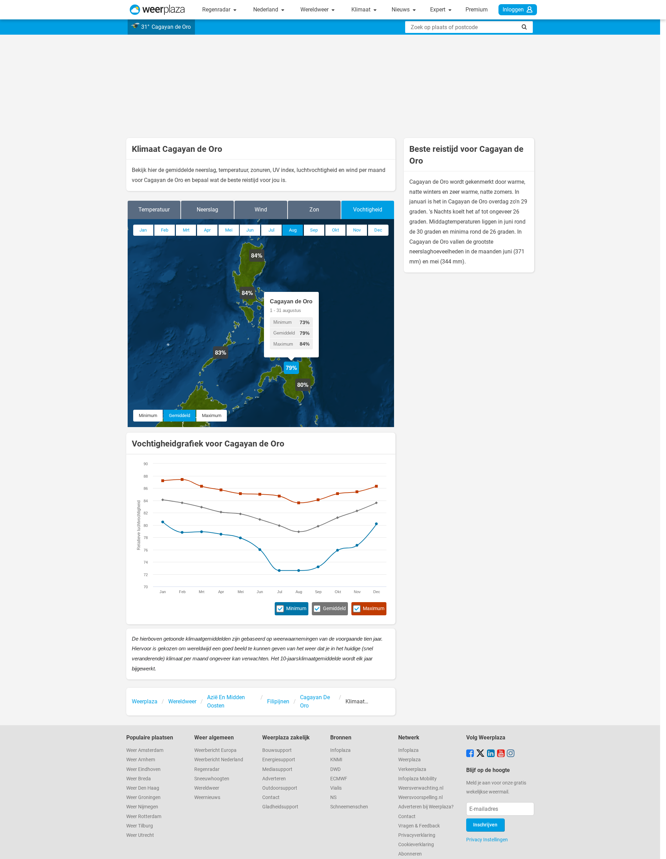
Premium (477, 9)
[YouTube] (501, 754)
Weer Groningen (143, 797)
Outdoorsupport (279, 788)
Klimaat (361, 9)
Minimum (148, 415)
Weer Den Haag (142, 788)
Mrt (186, 230)
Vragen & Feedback (419, 826)
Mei (228, 230)
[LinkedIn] (491, 754)
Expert (438, 9)
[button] (228, 359)
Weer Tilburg (139, 826)
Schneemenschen (349, 807)
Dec (378, 230)
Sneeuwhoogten (211, 779)
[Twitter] (480, 754)
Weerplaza (409, 760)
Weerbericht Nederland (218, 760)
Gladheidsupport (280, 807)
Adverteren (274, 779)
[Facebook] (470, 754)
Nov (357, 230)
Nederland (266, 9)
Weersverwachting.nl (420, 788)
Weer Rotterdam (143, 816)
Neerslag (207, 209)
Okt (335, 230)
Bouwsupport (277, 750)
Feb (164, 230)
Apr (207, 230)
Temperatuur (154, 209)
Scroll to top (654, 847)
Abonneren (410, 854)
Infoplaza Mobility (417, 779)
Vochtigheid (367, 209)
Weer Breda (138, 779)
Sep (314, 230)
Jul (271, 230)
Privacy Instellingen (487, 839)
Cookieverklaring (416, 845)
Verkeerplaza (412, 769)
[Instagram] (510, 754)
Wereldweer (315, 9)
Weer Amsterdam (144, 750)
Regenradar (217, 9)
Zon (314, 209)
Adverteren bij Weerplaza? (426, 807)
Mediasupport (277, 769)
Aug (293, 230)
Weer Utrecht (140, 835)
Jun (250, 230)
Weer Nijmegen (142, 807)
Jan (143, 230)
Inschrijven (485, 825)
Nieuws (401, 9)
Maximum (211, 415)
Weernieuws (207, 797)
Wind (261, 209)
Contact (271, 797)
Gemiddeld (179, 415)
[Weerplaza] (157, 9)
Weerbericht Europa (215, 750)
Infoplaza (340, 750)
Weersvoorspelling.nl (420, 797)
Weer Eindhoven (143, 769)
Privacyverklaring (416, 835)
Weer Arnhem (140, 760)
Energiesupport (278, 760)
